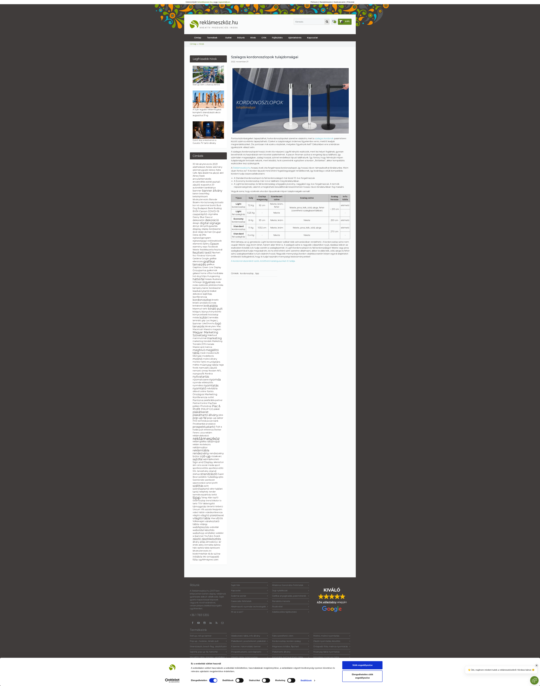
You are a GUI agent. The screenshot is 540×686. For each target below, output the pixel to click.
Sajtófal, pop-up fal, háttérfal (204, 652)
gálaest (196, 273)
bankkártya (210, 187)
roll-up (205, 456)
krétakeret (198, 305)
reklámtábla (201, 450)
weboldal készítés (203, 530)
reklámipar (213, 441)
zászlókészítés (211, 539)
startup (196, 474)
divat (195, 232)
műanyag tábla (209, 364)
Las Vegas (211, 320)
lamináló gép (199, 320)
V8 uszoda (206, 509)
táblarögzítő (209, 503)
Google (205, 258)
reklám (208, 432)
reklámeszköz (206, 438)
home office (207, 273)
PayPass (212, 403)
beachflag (204, 193)
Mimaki (197, 356)
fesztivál (218, 249)
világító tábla (201, 518)
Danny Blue (198, 217)
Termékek (212, 37)
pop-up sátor (215, 418)
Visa (213, 518)
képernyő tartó (200, 308)
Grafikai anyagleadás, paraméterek (289, 596)
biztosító (219, 202)
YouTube (208, 536)
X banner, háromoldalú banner (246, 646)
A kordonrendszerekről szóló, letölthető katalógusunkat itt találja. (263, 261)
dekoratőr (199, 220)
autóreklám (198, 187)
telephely (204, 491)
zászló (197, 539)
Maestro (208, 329)
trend (209, 500)
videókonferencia (213, 512)
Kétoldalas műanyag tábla (326, 657)
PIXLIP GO (207, 409)
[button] (334, 22)
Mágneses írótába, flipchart (285, 646)
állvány (196, 542)
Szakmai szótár (238, 596)
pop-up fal (200, 418)
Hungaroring (213, 276)
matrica (208, 347)
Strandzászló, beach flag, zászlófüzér (208, 646)
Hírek (253, 37)
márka (196, 365)
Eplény (206, 243)
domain (208, 232)
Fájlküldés (277, 37)
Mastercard (198, 347)
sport (217, 465)
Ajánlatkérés (295, 37)
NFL (219, 370)
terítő (214, 494)
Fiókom (314, 2)
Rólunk (241, 37)
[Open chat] (534, 680)
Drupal (216, 232)
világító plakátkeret (212, 515)
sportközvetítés (200, 468)
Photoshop (205, 406)
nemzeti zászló (208, 367)
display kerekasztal (211, 229)
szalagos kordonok (324, 138)
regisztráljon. (224, 2)
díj (200, 235)
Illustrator (217, 279)
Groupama (199, 270)
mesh (203, 353)
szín (206, 485)
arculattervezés (202, 178)
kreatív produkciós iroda (204, 303)
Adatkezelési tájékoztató (284, 612)
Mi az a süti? (237, 612)
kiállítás (207, 294)
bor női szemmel (201, 205)
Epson (214, 243)
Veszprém (217, 509)
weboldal (214, 527)
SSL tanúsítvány (201, 471)
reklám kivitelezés (202, 444)
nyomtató (199, 388)
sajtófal (197, 459)
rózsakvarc (216, 456)
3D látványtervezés (202, 164)
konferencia (200, 296)
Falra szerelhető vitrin (282, 636)
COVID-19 (213, 211)
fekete (196, 249)
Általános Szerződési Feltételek (287, 585)
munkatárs (213, 361)
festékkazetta (207, 249)
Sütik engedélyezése (362, 665)
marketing (214, 338)
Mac (219, 326)
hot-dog (197, 276)
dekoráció (212, 220)
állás (203, 542)
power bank (212, 421)
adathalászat (199, 167)
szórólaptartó (201, 488)
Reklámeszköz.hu (242, 168)
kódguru (197, 311)
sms (199, 465)
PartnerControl (200, 403)
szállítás (198, 486)
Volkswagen (199, 521)
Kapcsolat (312, 37)
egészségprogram (202, 238)
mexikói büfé (212, 353)
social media (208, 465)
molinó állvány (210, 359)
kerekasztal (214, 288)
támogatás (199, 506)
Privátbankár (199, 424)
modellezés (208, 356)
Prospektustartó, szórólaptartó (246, 652)
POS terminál (199, 421)
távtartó (211, 506)
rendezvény (201, 453)
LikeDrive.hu (208, 323)
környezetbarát (200, 314)
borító (213, 205)
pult (201, 429)
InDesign (197, 282)
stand (212, 471)
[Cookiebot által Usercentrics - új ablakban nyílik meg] (172, 680)
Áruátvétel (277, 606)
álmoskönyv (212, 542)
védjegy (204, 524)
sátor (212, 489)
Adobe (209, 167)
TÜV (200, 503)
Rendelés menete (281, 601)
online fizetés (206, 391)
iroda (218, 282)
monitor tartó (199, 362)
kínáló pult (215, 308)
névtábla (212, 388)
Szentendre (198, 480)
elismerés (197, 243)
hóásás (208, 279)
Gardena (197, 258)
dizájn (201, 232)
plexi (221, 415)
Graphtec (197, 267)
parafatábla (209, 400)
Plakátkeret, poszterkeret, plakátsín (248, 641)
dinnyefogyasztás (209, 226)
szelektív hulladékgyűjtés (210, 477)
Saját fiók (235, 585)
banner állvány (212, 190)
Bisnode (213, 199)
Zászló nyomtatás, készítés (326, 641)
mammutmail (199, 338)
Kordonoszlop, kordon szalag (286, 641)
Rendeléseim (326, 2)
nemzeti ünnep (200, 370)
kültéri (204, 317)
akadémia (207, 173)
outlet (211, 397)
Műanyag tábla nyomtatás (326, 652)
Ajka (200, 173)
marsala (210, 344)
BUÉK (196, 211)
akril (222, 173)
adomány (217, 167)
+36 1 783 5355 (199, 615)
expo (205, 246)
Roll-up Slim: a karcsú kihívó (206, 84)
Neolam (213, 370)
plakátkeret (201, 412)
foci (194, 255)
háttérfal (198, 279)
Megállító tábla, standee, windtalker (207, 657)
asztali (209, 181)
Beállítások (306, 680)
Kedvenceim (339, 2)
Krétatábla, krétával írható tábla (287, 657)
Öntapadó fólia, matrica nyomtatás (330, 646)
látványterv (210, 326)
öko (204, 556)
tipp (197, 497)
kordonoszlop (202, 300)
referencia (209, 429)
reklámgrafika (199, 441)
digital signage (210, 223)
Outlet (228, 37)
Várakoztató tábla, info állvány (245, 636)
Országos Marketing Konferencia (205, 396)
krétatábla (211, 305)
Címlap (197, 37)
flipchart (216, 252)
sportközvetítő (216, 468)
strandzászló (208, 474)
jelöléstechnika (216, 285)
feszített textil (202, 252)
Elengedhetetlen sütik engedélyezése (362, 676)
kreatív (215, 300)
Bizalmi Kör (198, 202)
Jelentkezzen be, (205, 2)
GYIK (263, 37)
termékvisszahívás (202, 494)
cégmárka (213, 214)
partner (218, 400)
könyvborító (215, 311)
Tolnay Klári (206, 497)
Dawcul (208, 217)
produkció (211, 424)
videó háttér (199, 512)
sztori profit (211, 483)
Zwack (217, 536)
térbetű (219, 506)
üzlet (216, 559)
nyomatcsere (201, 379)
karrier (205, 288)
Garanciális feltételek (241, 601)
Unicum (197, 509)
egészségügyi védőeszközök (207, 241)
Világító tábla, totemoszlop (244, 657)
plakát (217, 409)
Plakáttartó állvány (281, 652)
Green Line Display (211, 267)
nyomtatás (211, 385)
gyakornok (212, 270)
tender (212, 491)
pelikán (196, 406)
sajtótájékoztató (211, 459)
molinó (197, 359)
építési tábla (203, 548)
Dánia (195, 235)
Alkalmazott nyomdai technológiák (248, 606)
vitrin (219, 518)
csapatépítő (200, 214)
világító (196, 515)
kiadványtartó (201, 291)
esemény (197, 246)
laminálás (213, 317)
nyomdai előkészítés (203, 382)
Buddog (218, 208)
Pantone (198, 400)
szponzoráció (199, 483)
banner (197, 190)
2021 (215, 164)
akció (216, 173)
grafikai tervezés (204, 262)
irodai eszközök (200, 285)
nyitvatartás (201, 376)
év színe (215, 553)
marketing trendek (202, 341)
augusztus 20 (207, 184)
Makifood (212, 335)
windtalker (210, 533)
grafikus (210, 264)
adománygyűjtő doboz (204, 170)
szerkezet (210, 480)
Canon (203, 211)
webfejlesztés (201, 527)
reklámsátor (200, 447)
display (197, 229)
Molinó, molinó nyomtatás (326, 636)
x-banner (198, 536)
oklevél (196, 391)
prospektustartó (204, 426)
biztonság (209, 202)
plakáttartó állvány (205, 415)
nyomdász (198, 385)
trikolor (215, 500)
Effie (204, 235)
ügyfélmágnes (205, 559)
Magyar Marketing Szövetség (205, 334)
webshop (198, 533)
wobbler (220, 533)
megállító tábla (206, 351)
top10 (216, 497)
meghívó (199, 350)
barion (196, 193)
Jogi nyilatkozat (280, 590)
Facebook (213, 246)
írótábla (197, 556)
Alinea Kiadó (199, 176)
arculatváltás (199, 181)
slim (195, 465)
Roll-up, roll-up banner (201, 636)
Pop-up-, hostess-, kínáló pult (204, 641)
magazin (216, 329)
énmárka (208, 545)
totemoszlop (199, 500)
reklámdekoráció (201, 435)
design (196, 223)
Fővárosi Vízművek (206, 255)
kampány (197, 288)
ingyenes (208, 282)
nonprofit (198, 373)
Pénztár (350, 2)
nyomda (215, 379)
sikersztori (219, 462)
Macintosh (198, 329)
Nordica (209, 373)
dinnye (196, 226)
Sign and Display (203, 462)
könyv (205, 311)
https (204, 276)
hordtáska (218, 273)
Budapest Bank (205, 208)
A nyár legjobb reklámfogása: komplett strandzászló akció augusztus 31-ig (207, 112)
